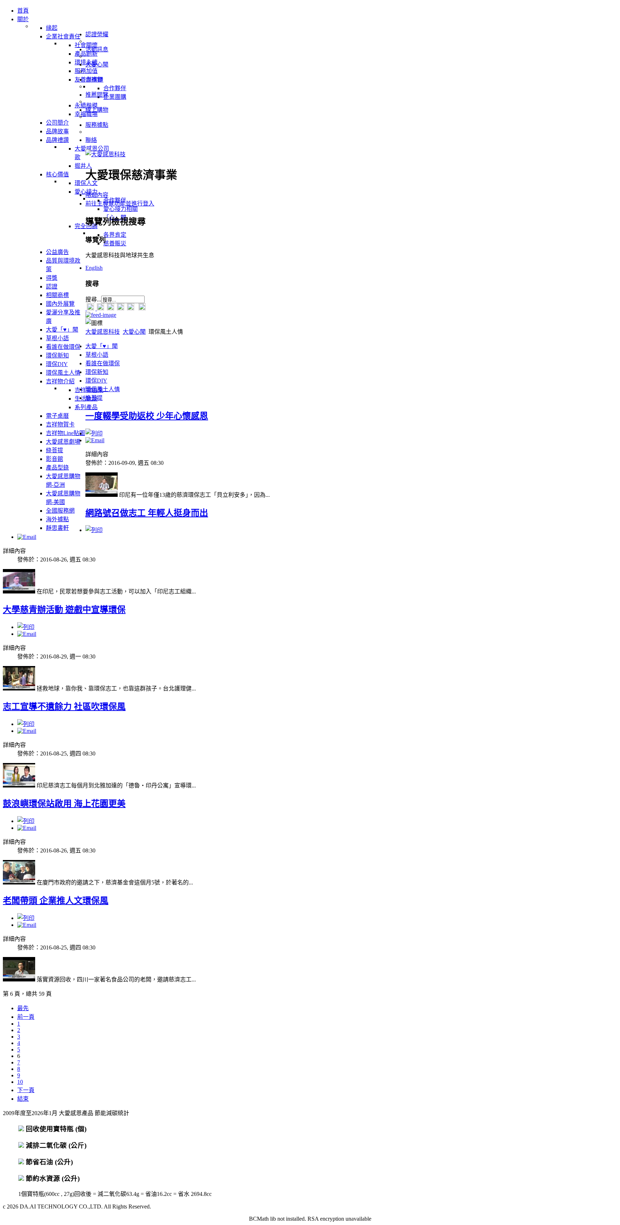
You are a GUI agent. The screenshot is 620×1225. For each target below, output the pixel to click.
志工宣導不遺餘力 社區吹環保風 (64, 706)
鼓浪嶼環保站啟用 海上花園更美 (64, 803)
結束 (23, 1099)
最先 (23, 1008)
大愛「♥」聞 (101, 346)
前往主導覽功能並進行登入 (119, 203)
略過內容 (96, 195)
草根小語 (96, 355)
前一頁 (25, 1017)
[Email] (94, 440)
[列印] (94, 433)
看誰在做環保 (102, 363)
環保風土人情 (102, 389)
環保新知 (96, 372)
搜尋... (93, 299)
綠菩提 (94, 398)
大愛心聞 (134, 332)
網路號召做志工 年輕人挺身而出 (146, 513)
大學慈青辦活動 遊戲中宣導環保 (64, 609)
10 (20, 1082)
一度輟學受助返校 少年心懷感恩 (146, 416)
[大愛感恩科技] (105, 154)
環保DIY (96, 381)
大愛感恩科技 (102, 332)
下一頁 (25, 1090)
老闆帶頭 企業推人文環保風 (55, 900)
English (94, 268)
